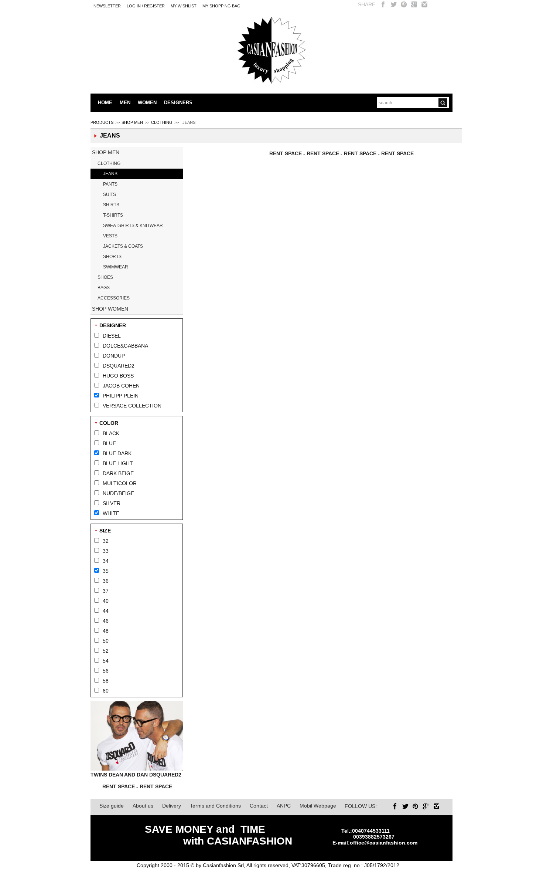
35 (106, 571)
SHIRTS (111, 204)
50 (106, 641)
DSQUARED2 (118, 366)
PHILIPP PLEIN (121, 396)
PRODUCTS (101, 122)
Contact (259, 806)
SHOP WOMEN (110, 309)
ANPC (284, 806)
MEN (125, 102)
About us (143, 806)
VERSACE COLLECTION (132, 406)
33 (106, 551)
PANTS (110, 184)
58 (106, 681)
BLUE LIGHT (118, 463)
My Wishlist (184, 6)
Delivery (171, 806)
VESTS (110, 235)
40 (106, 601)
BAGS (104, 287)
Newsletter (107, 6)
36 (106, 581)
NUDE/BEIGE (118, 493)
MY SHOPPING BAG (221, 6)
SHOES (105, 277)
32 (106, 541)
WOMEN (147, 102)
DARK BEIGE (118, 473)
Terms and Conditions (215, 806)
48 (106, 631)
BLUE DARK (117, 453)
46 (106, 621)
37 (106, 591)
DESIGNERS (178, 102)
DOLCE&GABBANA (125, 346)
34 (106, 561)
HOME (105, 102)
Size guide (111, 806)
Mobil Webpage (318, 806)
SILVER (111, 503)
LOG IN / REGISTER (146, 6)
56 (106, 671)
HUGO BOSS (118, 376)
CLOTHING (162, 122)
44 (106, 611)
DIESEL (112, 336)
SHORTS (112, 256)
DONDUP (114, 356)
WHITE (111, 513)
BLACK (111, 433)
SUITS (109, 194)
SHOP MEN (132, 122)
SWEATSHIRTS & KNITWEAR (133, 225)
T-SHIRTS (113, 215)
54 (106, 661)
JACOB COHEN (121, 386)
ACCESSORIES (114, 298)
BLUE (109, 443)
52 (106, 651)
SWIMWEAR (115, 267)
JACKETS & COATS (123, 246)
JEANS (110, 173)
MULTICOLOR (120, 483)
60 (106, 691)
